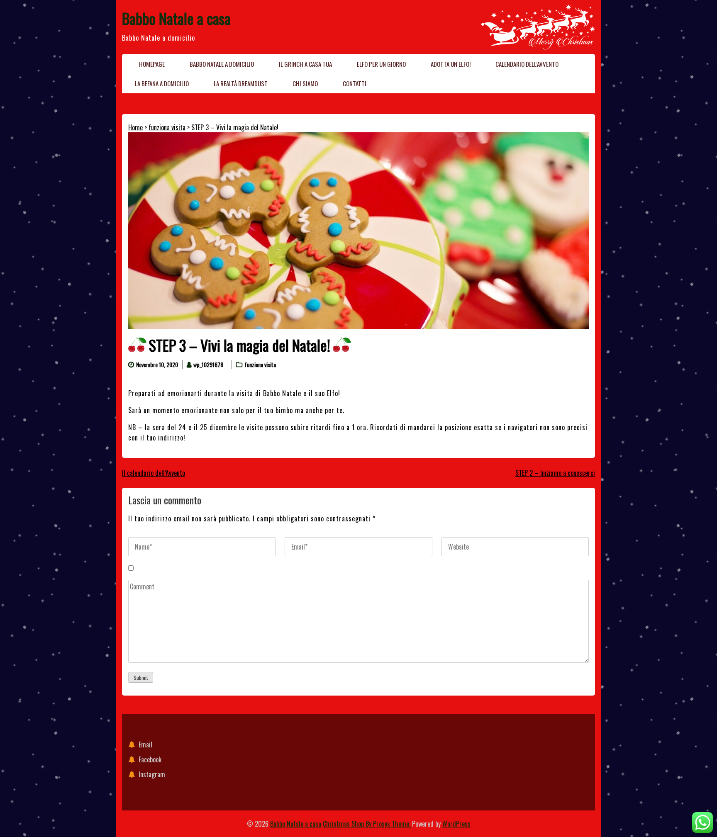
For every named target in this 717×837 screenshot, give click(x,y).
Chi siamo (305, 83)
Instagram (152, 774)
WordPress (456, 824)
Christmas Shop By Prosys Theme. (367, 824)
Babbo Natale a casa (176, 18)
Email (145, 744)
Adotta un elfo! (451, 63)
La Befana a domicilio (162, 83)
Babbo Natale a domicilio (222, 63)
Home (135, 127)
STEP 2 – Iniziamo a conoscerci (555, 473)
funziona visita (167, 127)
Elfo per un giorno (381, 63)
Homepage (152, 63)
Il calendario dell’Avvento (153, 473)
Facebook (150, 759)
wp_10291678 (208, 364)
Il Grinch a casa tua (305, 63)
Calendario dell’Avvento (526, 63)
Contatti (354, 83)
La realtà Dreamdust (241, 83)
